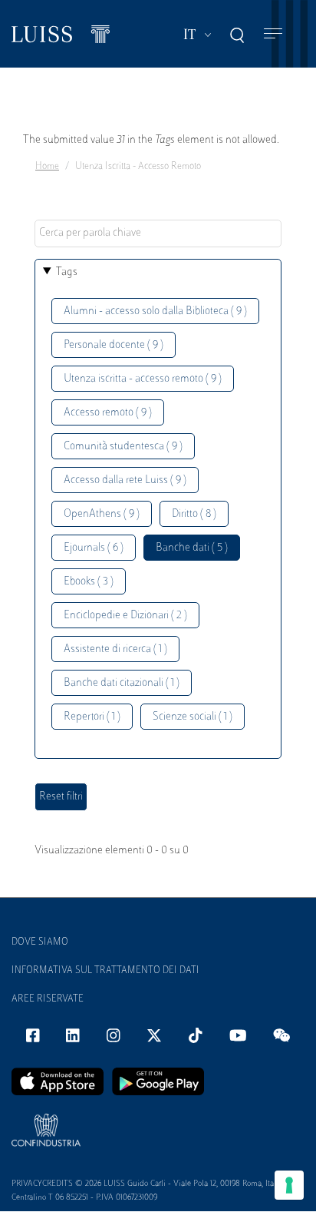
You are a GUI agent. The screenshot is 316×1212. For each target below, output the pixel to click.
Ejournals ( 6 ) (93, 548)
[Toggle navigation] (273, 34)
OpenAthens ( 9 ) (102, 514)
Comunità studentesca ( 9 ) (123, 446)
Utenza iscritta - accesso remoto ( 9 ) (143, 379)
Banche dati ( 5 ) (192, 548)
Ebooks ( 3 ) (89, 582)
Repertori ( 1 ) (92, 717)
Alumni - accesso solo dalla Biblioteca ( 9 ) (155, 311)
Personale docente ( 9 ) (113, 345)
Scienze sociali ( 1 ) (192, 717)
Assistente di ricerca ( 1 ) (115, 649)
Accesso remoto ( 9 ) (108, 413)
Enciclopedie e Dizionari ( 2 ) (125, 615)
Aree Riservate (48, 999)
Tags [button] (66, 272)
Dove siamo (40, 942)
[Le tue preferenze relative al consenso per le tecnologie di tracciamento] (289, 1185)
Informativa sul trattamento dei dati (105, 970)
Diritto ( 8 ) (194, 514)
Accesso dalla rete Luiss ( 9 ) (125, 480)
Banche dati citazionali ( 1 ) (121, 683)
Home (47, 166)
